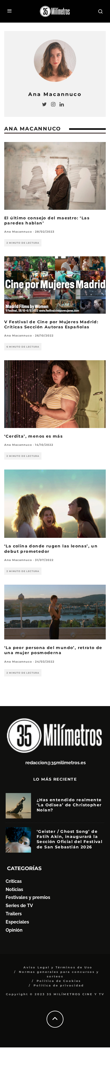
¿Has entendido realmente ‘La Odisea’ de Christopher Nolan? (69, 805)
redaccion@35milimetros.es (55, 762)
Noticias (14, 889)
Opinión (14, 930)
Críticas (14, 881)
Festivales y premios (28, 897)
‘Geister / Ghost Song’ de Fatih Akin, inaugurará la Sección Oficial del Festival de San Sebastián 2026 (69, 839)
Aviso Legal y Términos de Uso (58, 967)
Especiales (17, 922)
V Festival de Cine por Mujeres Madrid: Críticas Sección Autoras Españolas (51, 324)
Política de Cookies (59, 981)
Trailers (14, 913)
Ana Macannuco (18, 231)
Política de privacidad (59, 985)
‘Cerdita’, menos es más (33, 436)
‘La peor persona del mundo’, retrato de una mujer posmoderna (53, 650)
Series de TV (19, 905)
